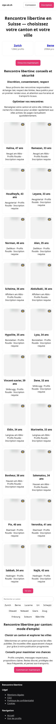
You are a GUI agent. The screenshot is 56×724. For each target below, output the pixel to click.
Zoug (44, 610)
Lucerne (29, 605)
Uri (37, 605)
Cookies (11, 703)
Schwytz (47, 605)
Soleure (28, 616)
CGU (9, 697)
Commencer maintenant (28, 669)
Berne (50, 45)
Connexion (30, 5)
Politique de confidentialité (20, 700)
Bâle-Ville (40, 616)
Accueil (10, 715)
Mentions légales (15, 694)
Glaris (35, 610)
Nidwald (24, 610)
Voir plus (28, 591)
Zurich (18, 45)
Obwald (13, 610)
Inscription (46, 5)
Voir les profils (14, 718)
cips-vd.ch (7, 5)
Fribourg (16, 616)
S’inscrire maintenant (28, 62)
